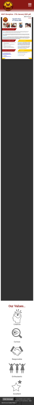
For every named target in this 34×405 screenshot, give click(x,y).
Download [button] (28, 16)
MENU (29, 6)
